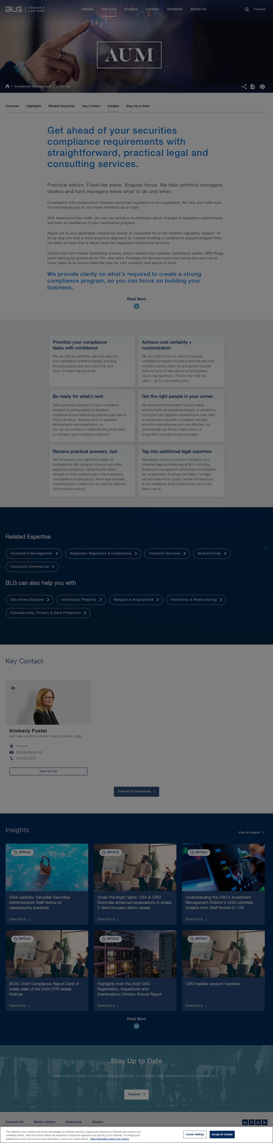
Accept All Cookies (222, 1134)
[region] (136, 1134)
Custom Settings (195, 1134)
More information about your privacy (109, 1139)
